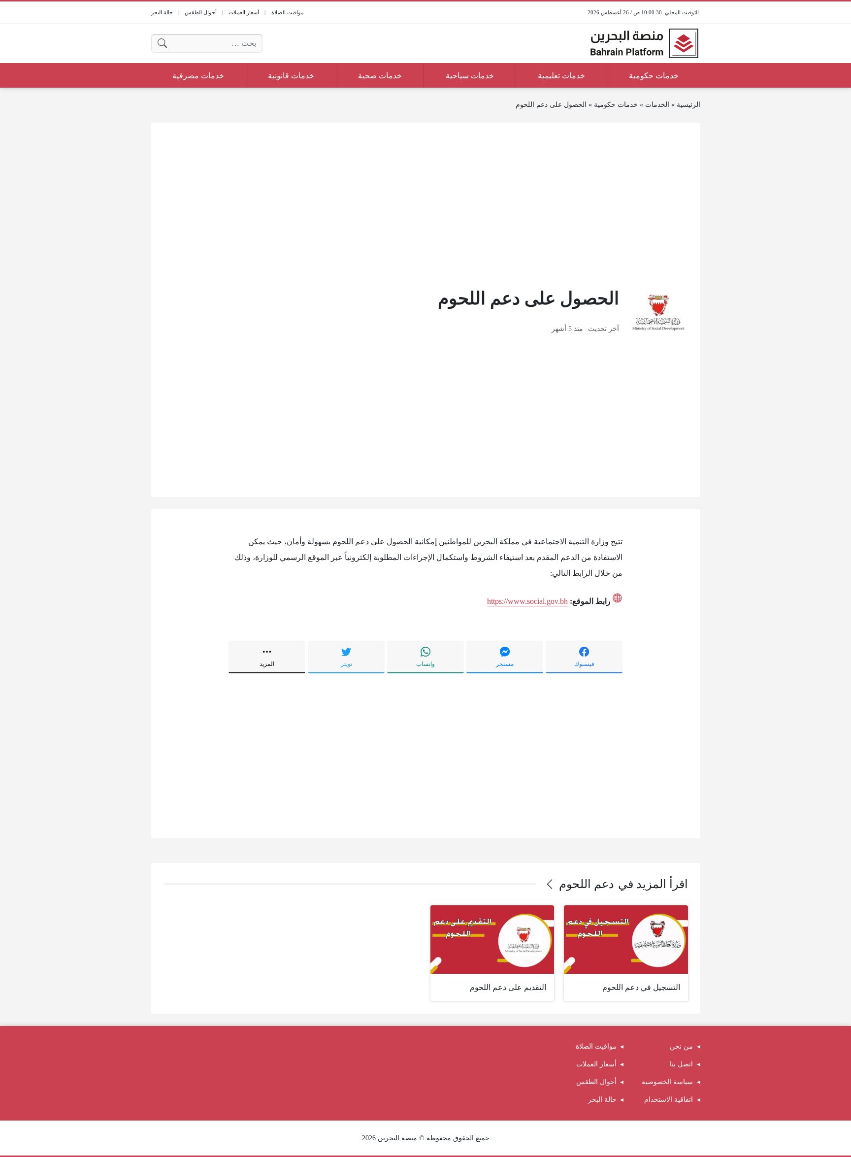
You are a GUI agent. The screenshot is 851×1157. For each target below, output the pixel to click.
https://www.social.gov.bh (527, 601)
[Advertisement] (426, 204)
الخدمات (657, 104)
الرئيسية (688, 104)
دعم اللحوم (586, 884)
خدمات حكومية (616, 104)
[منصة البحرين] (644, 43)
